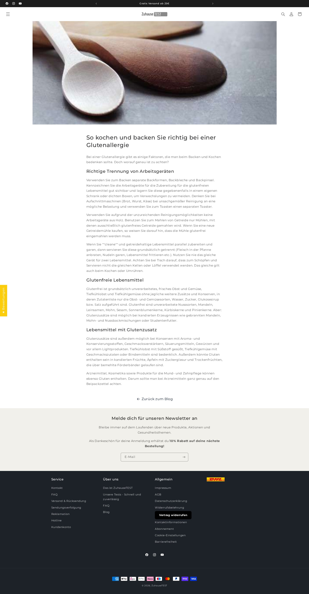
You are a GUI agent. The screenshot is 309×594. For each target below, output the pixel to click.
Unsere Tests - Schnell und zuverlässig (122, 497)
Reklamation (60, 514)
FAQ (54, 494)
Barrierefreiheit (166, 542)
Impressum (163, 488)
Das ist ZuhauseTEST (118, 488)
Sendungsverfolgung (66, 507)
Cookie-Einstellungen (170, 535)
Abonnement (164, 529)
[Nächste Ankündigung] (213, 3)
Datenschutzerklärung (171, 501)
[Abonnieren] (184, 457)
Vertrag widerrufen (173, 515)
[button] (8, 14)
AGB (158, 494)
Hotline (56, 520)
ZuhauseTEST (159, 585)
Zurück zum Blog (157, 399)
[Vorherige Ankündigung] (96, 3)
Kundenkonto (61, 527)
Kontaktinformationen (171, 522)
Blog (106, 512)
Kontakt (57, 488)
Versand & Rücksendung (68, 501)
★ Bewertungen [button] (3, 300)
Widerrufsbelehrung (169, 507)
